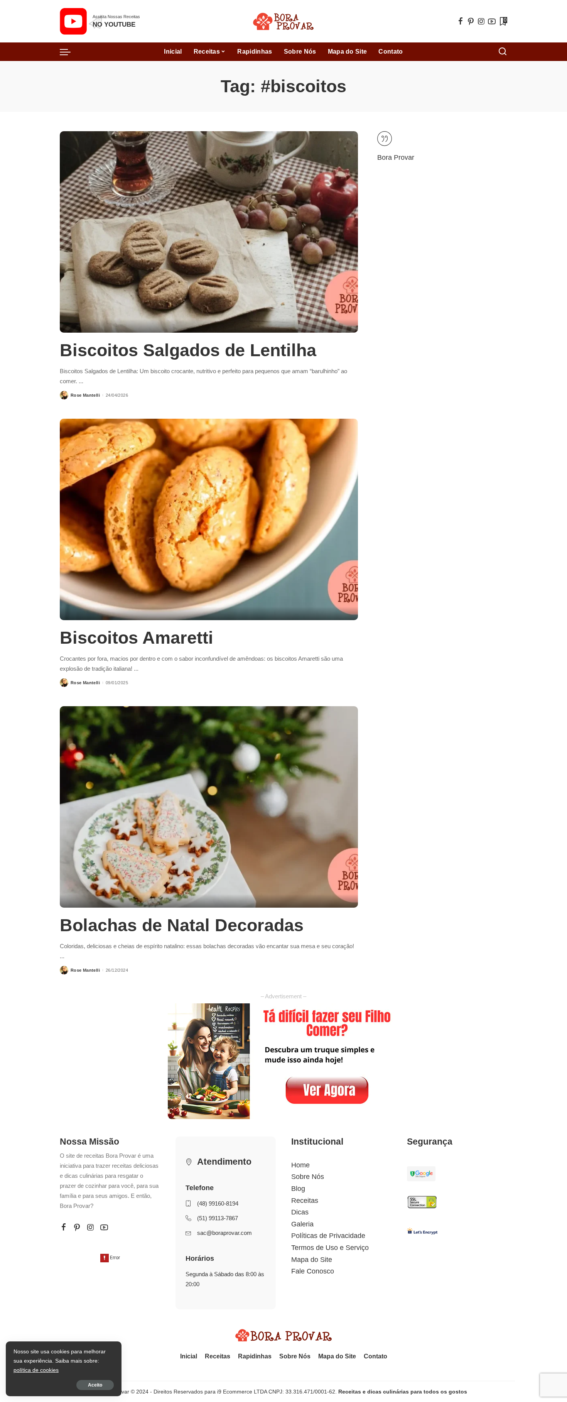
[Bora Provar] (283, 21)
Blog (298, 1188)
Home (300, 1165)
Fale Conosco (312, 1271)
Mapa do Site (311, 1259)
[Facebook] (460, 21)
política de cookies (36, 1370)
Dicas (300, 1212)
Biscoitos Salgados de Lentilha (188, 350)
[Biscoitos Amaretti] (209, 519)
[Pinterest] (471, 21)
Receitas (304, 1200)
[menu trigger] (69, 51)
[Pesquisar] (502, 51)
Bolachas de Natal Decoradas (182, 925)
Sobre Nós (307, 1176)
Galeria (302, 1224)
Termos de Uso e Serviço (330, 1247)
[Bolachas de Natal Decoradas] (209, 807)
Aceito (95, 1385)
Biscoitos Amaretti (136, 638)
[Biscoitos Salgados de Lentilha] (209, 232)
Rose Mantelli (85, 395)
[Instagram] (481, 21)
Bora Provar (395, 157)
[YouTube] (492, 21)
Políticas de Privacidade (328, 1236)
